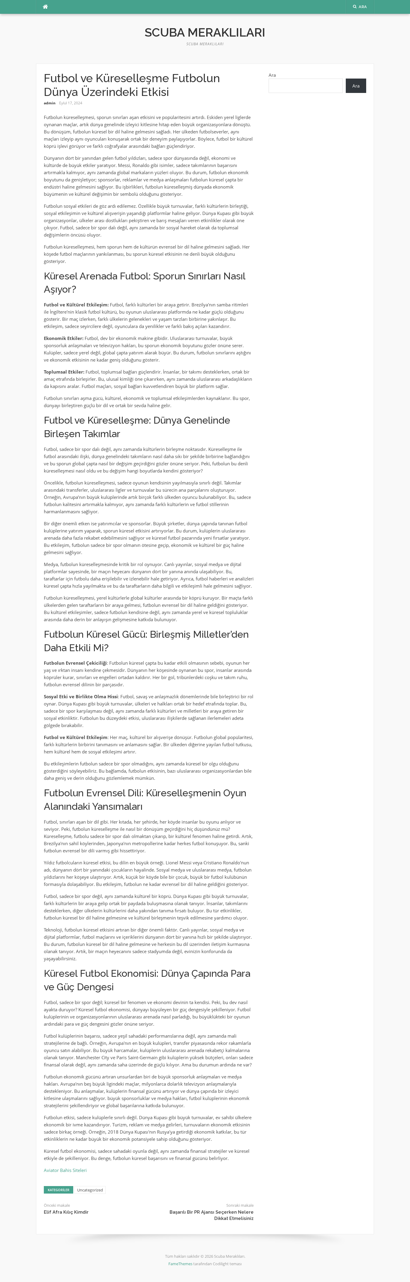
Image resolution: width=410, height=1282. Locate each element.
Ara (272, 75)
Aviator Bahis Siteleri (65, 1170)
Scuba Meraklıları (205, 32)
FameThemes (180, 1263)
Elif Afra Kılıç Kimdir (66, 1212)
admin (50, 103)
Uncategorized (90, 1190)
